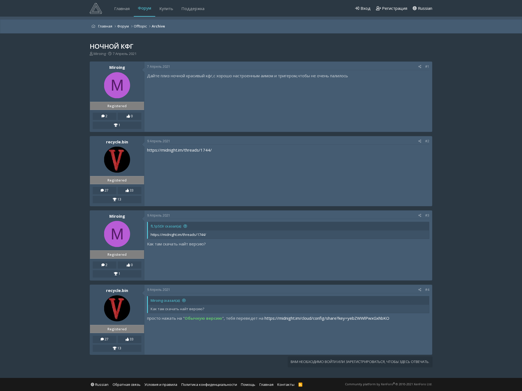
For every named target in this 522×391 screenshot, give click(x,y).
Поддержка (192, 8)
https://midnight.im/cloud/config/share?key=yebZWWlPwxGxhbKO (327, 318)
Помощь (248, 384)
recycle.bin (117, 141)
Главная (122, 8)
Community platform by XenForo (388, 384)
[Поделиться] (420, 67)
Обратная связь (127, 384)
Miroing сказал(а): (165, 300)
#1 (427, 66)
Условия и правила (160, 384)
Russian (424, 8)
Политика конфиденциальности (209, 384)
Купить (166, 8)
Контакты (285, 384)
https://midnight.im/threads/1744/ (179, 150)
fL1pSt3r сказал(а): (166, 226)
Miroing (100, 53)
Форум (144, 8)
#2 (427, 141)
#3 (427, 215)
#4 (427, 289)
